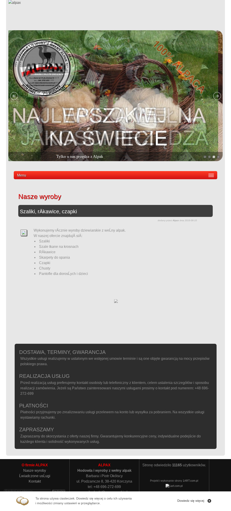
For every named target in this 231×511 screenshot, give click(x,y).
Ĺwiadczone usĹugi (34, 476)
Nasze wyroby (34, 470)
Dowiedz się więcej (190, 500)
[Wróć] (116, 303)
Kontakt (35, 481)
